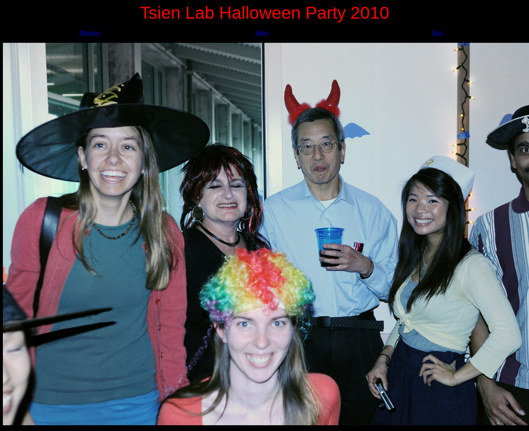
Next (437, 33)
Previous (89, 33)
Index (262, 33)
